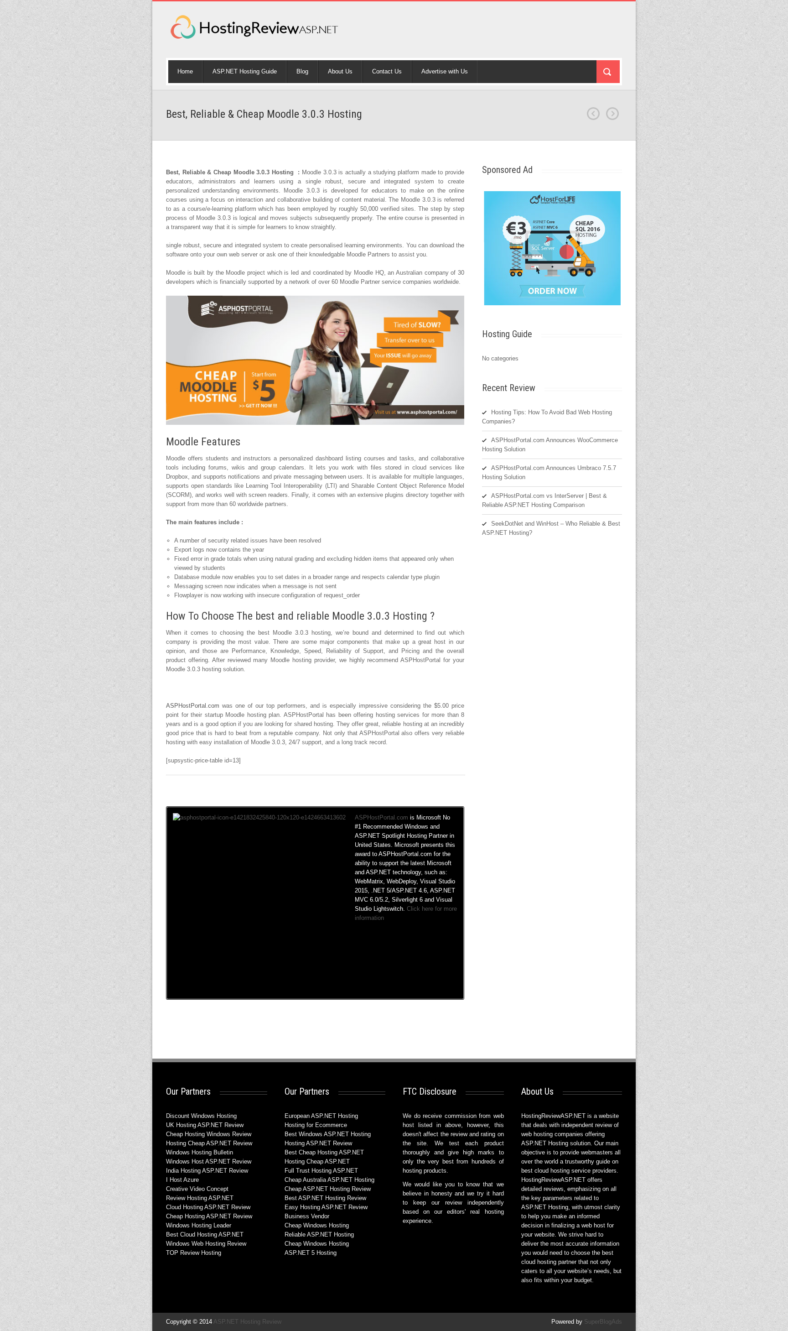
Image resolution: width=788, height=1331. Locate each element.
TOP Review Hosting (193, 1252)
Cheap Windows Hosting (317, 1225)
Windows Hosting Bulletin (199, 1152)
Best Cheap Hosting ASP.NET (324, 1152)
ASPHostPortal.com (194, 705)
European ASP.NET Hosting (321, 1115)
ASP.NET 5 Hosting (311, 1252)
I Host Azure (182, 1179)
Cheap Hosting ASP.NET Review (209, 1216)
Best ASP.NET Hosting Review (325, 1198)
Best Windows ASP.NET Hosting (328, 1134)
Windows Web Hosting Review (206, 1243)
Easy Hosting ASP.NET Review (326, 1207)
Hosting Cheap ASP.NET (317, 1161)
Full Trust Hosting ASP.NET (321, 1170)
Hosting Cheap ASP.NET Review (209, 1143)
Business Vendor (307, 1216)
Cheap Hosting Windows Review (208, 1134)
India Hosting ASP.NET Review (207, 1170)
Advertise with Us (444, 71)
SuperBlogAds (603, 1321)
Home (185, 71)
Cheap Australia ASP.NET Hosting (329, 1179)
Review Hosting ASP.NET (199, 1198)
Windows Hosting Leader (198, 1225)
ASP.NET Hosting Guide (245, 71)
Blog (302, 71)
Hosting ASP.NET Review (318, 1143)
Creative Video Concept (197, 1188)
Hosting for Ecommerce (316, 1125)
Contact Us (387, 71)
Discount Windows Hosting (201, 1115)
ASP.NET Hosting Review (247, 1321)
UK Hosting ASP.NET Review (205, 1125)
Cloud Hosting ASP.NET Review (208, 1207)
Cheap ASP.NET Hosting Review (328, 1188)
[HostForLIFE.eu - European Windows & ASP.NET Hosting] (552, 304)
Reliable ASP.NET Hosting (319, 1234)
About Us (340, 71)
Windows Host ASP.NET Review (208, 1161)
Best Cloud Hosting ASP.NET (205, 1234)
